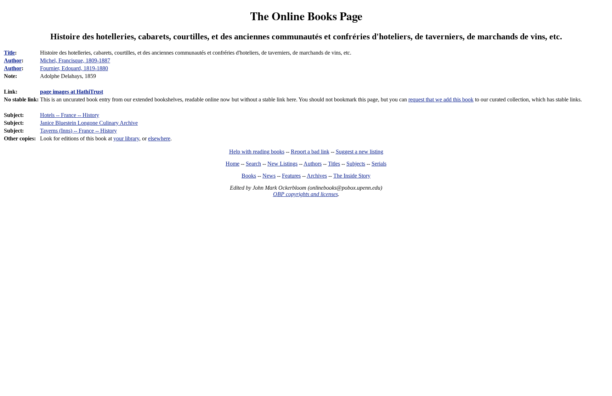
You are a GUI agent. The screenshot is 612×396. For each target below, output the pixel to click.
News (269, 176)
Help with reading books (256, 152)
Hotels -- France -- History (69, 115)
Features (291, 176)
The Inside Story (351, 176)
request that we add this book (441, 99)
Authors (313, 164)
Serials (379, 164)
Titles (334, 164)
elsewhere (159, 138)
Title (9, 53)
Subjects (355, 164)
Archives (317, 176)
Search (253, 164)
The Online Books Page (306, 15)
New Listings (282, 164)
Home (232, 164)
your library (126, 138)
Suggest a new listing (359, 152)
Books (249, 176)
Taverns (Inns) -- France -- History (78, 131)
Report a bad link (310, 152)
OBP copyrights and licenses (305, 194)
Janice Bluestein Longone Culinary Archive (89, 123)
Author (13, 60)
